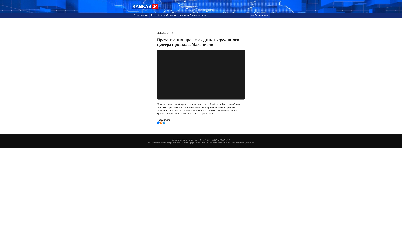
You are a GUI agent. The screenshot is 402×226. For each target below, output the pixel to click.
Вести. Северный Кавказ (163, 15)
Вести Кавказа (141, 15)
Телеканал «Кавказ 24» (145, 6)
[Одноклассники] (161, 122)
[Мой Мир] (164, 122)
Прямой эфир (261, 15)
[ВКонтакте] (158, 122)
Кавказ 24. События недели (193, 15)
